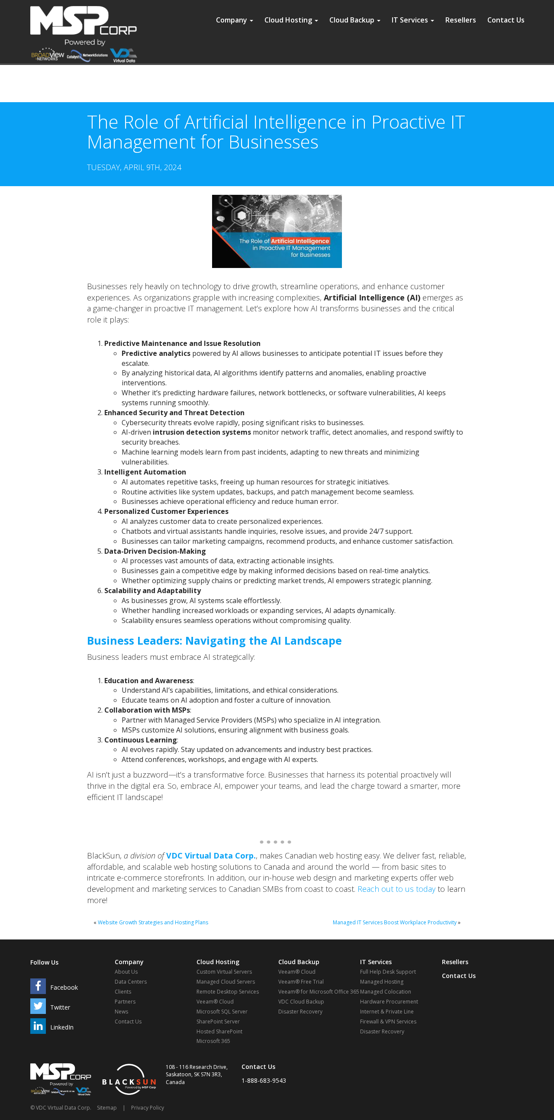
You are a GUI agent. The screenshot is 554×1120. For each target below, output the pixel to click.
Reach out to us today (396, 889)
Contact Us (506, 20)
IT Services (411, 20)
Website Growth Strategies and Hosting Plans (153, 922)
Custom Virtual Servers (224, 971)
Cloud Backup (352, 20)
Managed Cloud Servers (225, 981)
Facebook (64, 987)
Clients (123, 991)
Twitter (60, 1007)
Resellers (460, 20)
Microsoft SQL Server (222, 1011)
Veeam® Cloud (215, 1001)
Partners (125, 1001)
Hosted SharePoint (219, 1031)
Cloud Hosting (289, 20)
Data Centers (131, 981)
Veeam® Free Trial (301, 981)
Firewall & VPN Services (388, 1021)
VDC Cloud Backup (301, 1001)
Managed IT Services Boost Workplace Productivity (395, 922)
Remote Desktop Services (227, 991)
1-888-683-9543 (264, 1080)
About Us (126, 971)
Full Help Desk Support (388, 971)
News (121, 1011)
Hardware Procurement (389, 1001)
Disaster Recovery (300, 1011)
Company (232, 20)
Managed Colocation (385, 991)
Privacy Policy (147, 1107)
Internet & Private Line (387, 1011)
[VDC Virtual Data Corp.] (84, 11)
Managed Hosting (381, 981)
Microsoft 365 (213, 1041)
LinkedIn (62, 1027)
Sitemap (107, 1107)
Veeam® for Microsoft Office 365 (318, 991)
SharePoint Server (218, 1021)
